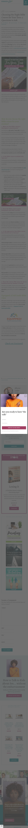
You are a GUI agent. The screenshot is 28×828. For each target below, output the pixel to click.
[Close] (25, 396)
